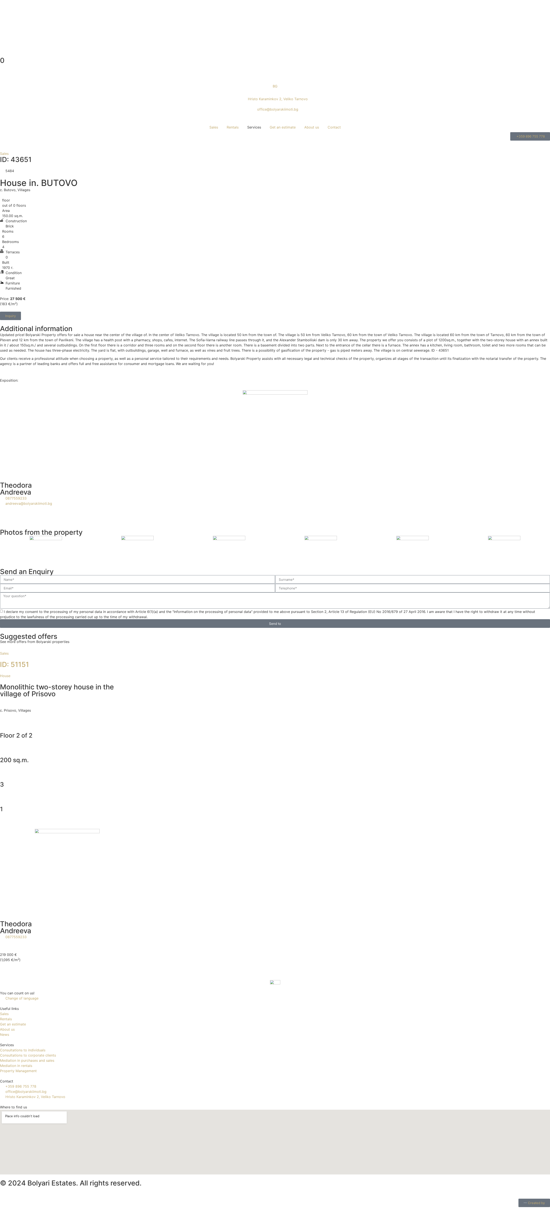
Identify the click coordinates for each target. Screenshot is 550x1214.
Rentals (233, 127)
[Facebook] (5, 1192)
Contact (334, 127)
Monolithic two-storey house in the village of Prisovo (57, 690)
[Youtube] (17, 1192)
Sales (213, 127)
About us (311, 127)
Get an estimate (283, 127)
